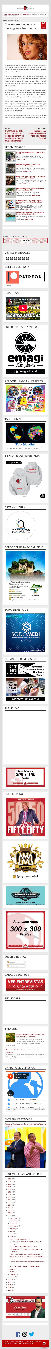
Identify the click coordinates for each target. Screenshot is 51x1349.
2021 (10, 1192)
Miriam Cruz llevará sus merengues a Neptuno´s (20, 26)
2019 (10, 1197)
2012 (10, 1215)
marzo (12, 1272)
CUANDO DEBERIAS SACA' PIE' (20, 1239)
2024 (10, 1184)
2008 (10, 1287)
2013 (10, 1213)
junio (12, 1234)
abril (11, 1269)
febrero (13, 1274)
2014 (10, 1210)
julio (11, 1231)
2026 (10, 1179)
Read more (21, 159)
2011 (10, 1280)
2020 (10, 1194)
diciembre (14, 1218)
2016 (10, 1205)
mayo (12, 1236)
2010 (10, 1282)
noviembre (14, 1221)
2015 (10, 1208)
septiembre (14, 1226)
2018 (10, 1200)
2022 (10, 1189)
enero (12, 1277)
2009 (10, 1285)
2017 (10, 1202)
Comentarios (13, 966)
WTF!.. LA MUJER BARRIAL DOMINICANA (23, 1247)
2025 (10, 1181)
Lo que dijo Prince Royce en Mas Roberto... (25, 1266)
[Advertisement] (25, 737)
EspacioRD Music (11, 1111)
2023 (10, 1187)
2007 (10, 1290)
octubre (13, 1223)
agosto (12, 1229)
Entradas (12, 962)
